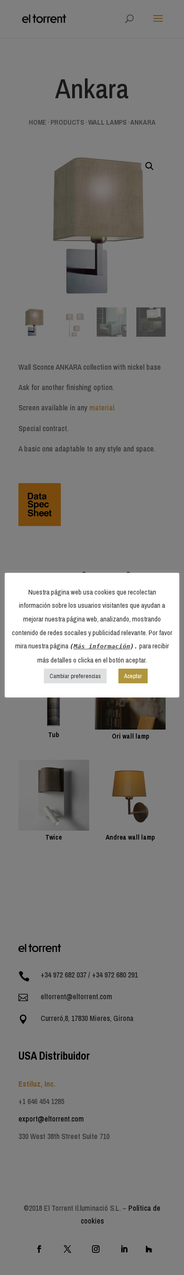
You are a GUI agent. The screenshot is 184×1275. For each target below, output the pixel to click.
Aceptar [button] (133, 676)
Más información (102, 646)
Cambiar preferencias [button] (75, 676)
